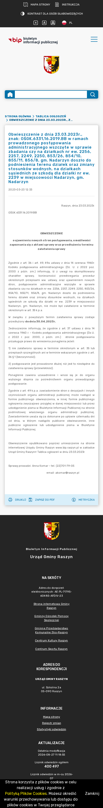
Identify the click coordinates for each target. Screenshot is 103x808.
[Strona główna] (10, 94)
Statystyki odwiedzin (51, 729)
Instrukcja (71, 4)
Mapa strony (40, 4)
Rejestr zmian (51, 723)
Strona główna (18, 116)
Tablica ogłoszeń (50, 116)
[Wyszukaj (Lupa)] (92, 94)
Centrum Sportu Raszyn (51, 649)
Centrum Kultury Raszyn (51, 640)
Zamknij (92, 793)
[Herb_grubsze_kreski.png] (51, 65)
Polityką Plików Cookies (26, 793)
